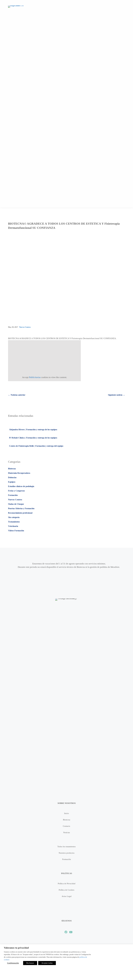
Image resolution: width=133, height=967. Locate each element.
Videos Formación (16, 530)
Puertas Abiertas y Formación (21, 508)
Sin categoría (13, 517)
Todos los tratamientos (66, 847)
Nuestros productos (66, 853)
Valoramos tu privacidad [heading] (16, 947)
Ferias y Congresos (16, 491)
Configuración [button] (13, 963)
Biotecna (12, 468)
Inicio (66, 813)
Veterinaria (13, 526)
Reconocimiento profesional (20, 513)
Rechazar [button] (30, 963)
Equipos (11, 482)
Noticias (66, 832)
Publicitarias (35, 377)
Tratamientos (14, 522)
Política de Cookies (66, 890)
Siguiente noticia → (116, 395)
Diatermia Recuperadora (19, 473)
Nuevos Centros (25, 327)
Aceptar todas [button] (47, 963)
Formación (13, 495)
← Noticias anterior (16, 395)
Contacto (66, 826)
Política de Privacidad (66, 883)
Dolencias (12, 477)
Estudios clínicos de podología (21, 486)
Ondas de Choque (16, 504)
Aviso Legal (66, 896)
